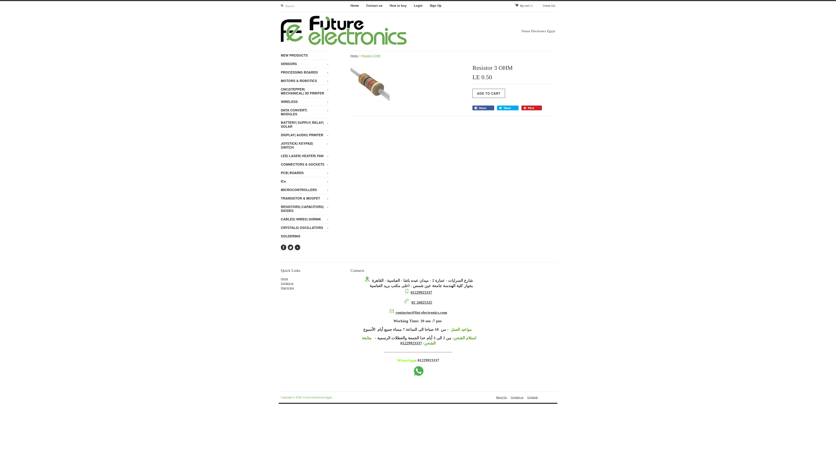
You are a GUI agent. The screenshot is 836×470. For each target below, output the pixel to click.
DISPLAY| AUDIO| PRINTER (305, 135)
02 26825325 (421, 302)
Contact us (374, 5)
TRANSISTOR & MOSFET (305, 198)
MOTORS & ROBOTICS (305, 80)
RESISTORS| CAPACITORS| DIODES (305, 208)
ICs (305, 181)
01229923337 (421, 292)
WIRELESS (305, 101)
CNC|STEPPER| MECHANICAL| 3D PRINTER (305, 91)
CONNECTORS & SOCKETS (305, 164)
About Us (501, 397)
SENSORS (305, 63)
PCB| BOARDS (305, 172)
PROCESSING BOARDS (305, 72)
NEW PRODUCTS (294, 55)
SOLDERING (290, 236)
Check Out (549, 5)
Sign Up (436, 5)
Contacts (532, 397)
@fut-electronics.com (421, 312)
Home (355, 5)
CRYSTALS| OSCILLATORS (305, 227)
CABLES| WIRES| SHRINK (305, 219)
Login (418, 5)
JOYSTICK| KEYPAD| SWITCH (305, 145)
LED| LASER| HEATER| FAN (305, 155)
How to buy (398, 5)
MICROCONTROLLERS (305, 189)
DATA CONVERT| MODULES (305, 112)
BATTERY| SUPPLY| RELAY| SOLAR (305, 124)
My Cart (526, 5)
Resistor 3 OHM (371, 55)
